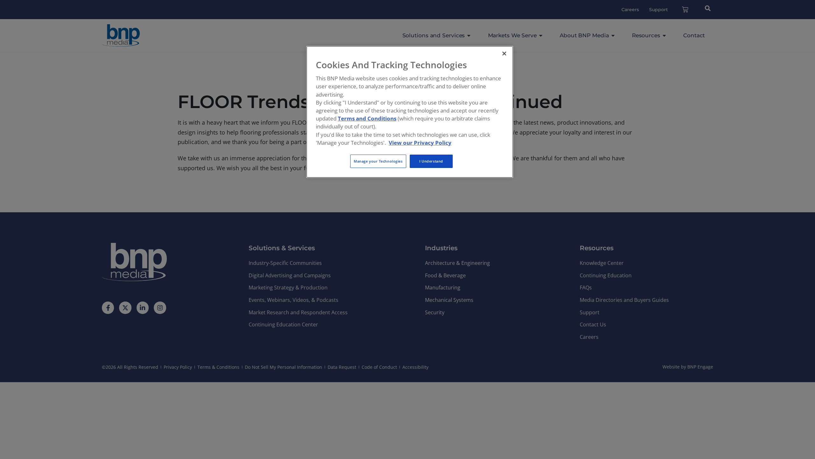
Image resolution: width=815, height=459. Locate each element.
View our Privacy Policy (420, 142)
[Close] (504, 54)
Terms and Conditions (367, 118)
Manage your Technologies (378, 161)
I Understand (431, 161)
